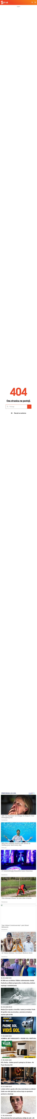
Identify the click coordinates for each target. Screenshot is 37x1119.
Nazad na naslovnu (20, 413)
